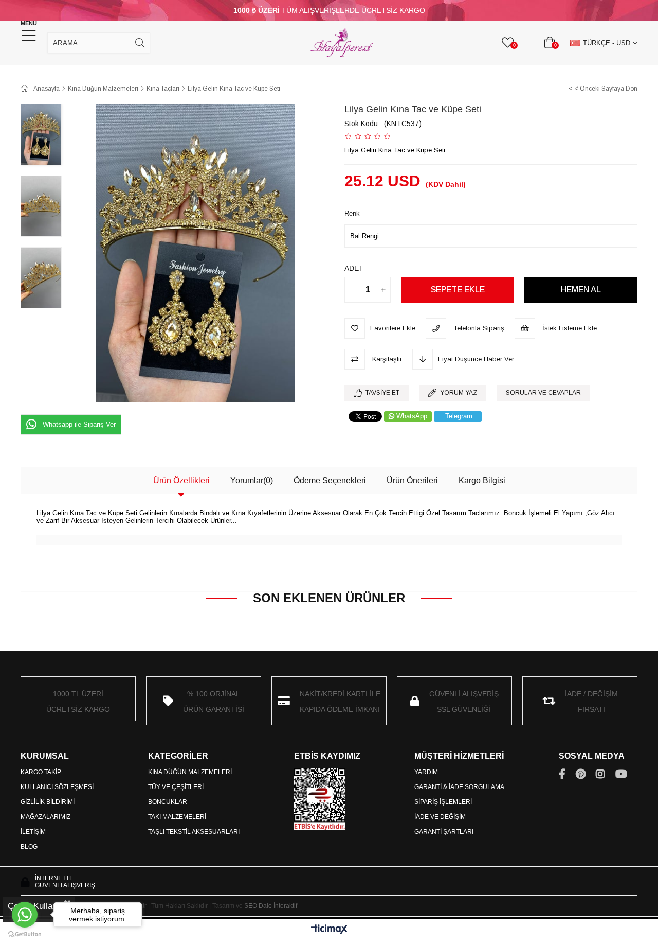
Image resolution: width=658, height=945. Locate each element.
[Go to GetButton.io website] (24, 934)
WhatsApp (411, 416)
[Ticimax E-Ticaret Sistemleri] (329, 929)
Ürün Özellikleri (181, 480)
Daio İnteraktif (278, 905)
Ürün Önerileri (412, 480)
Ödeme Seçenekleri (330, 480)
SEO (250, 905)
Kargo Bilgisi (482, 480)
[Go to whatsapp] (25, 914)
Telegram (458, 416)
